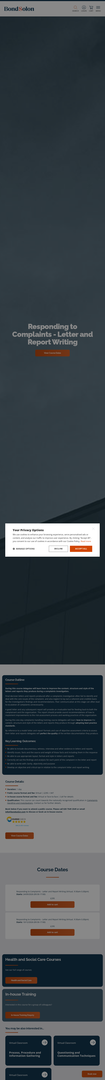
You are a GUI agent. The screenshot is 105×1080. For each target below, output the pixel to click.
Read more (86, 541)
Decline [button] (58, 548)
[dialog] (52, 540)
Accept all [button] (81, 548)
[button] (24, 548)
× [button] (93, 529)
